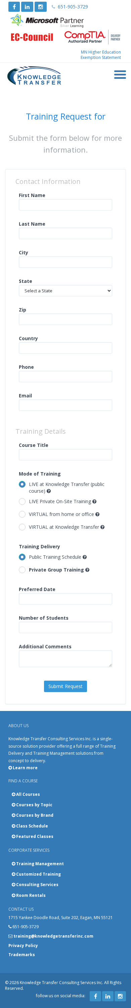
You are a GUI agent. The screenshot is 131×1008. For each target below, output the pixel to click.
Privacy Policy (23, 945)
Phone (26, 367)
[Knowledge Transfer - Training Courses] (34, 76)
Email (25, 395)
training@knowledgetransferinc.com (53, 936)
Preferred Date (37, 589)
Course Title (33, 445)
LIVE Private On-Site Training (60, 501)
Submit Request (65, 686)
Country (28, 338)
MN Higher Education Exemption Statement (101, 54)
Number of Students (44, 618)
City (23, 252)
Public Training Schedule (56, 557)
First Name (32, 195)
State (25, 281)
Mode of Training (40, 473)
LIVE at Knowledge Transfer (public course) (66, 487)
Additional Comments (45, 646)
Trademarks (21, 954)
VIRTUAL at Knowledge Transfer (64, 527)
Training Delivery (39, 546)
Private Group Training (57, 569)
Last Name (32, 224)
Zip (22, 309)
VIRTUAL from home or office (62, 514)
